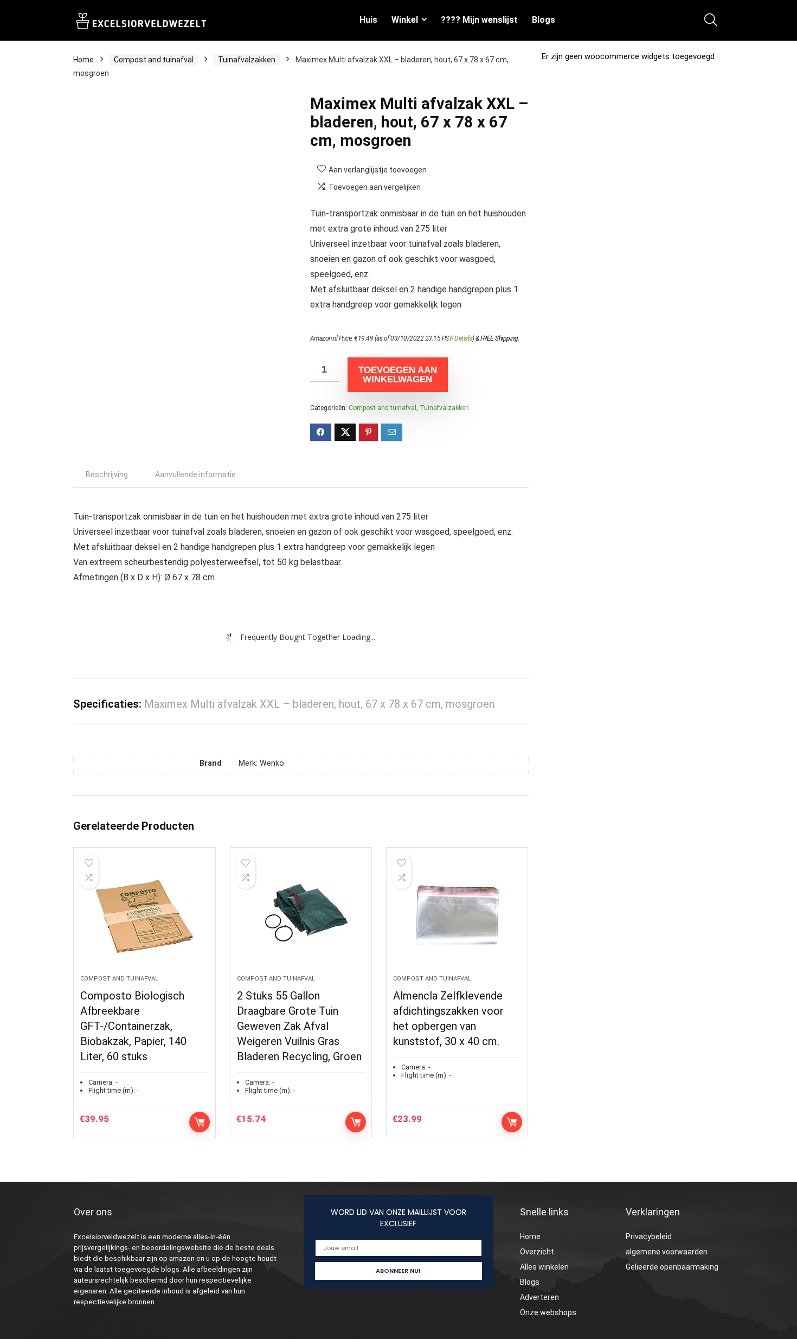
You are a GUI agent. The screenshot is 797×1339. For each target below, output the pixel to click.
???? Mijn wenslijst (479, 20)
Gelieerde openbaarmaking (672, 1267)
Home (83, 59)
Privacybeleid (649, 1236)
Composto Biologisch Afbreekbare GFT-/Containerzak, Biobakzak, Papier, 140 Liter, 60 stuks (133, 1026)
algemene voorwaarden (667, 1251)
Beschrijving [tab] (107, 474)
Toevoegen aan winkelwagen (397, 375)
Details (463, 338)
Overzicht (537, 1251)
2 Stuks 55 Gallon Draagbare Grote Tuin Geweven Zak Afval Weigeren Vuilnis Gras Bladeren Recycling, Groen (299, 1026)
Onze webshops (548, 1312)
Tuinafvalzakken (246, 59)
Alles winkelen (544, 1267)
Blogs (543, 20)
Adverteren (539, 1297)
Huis (368, 20)
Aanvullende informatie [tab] (195, 474)
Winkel (404, 20)
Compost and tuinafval (154, 59)
